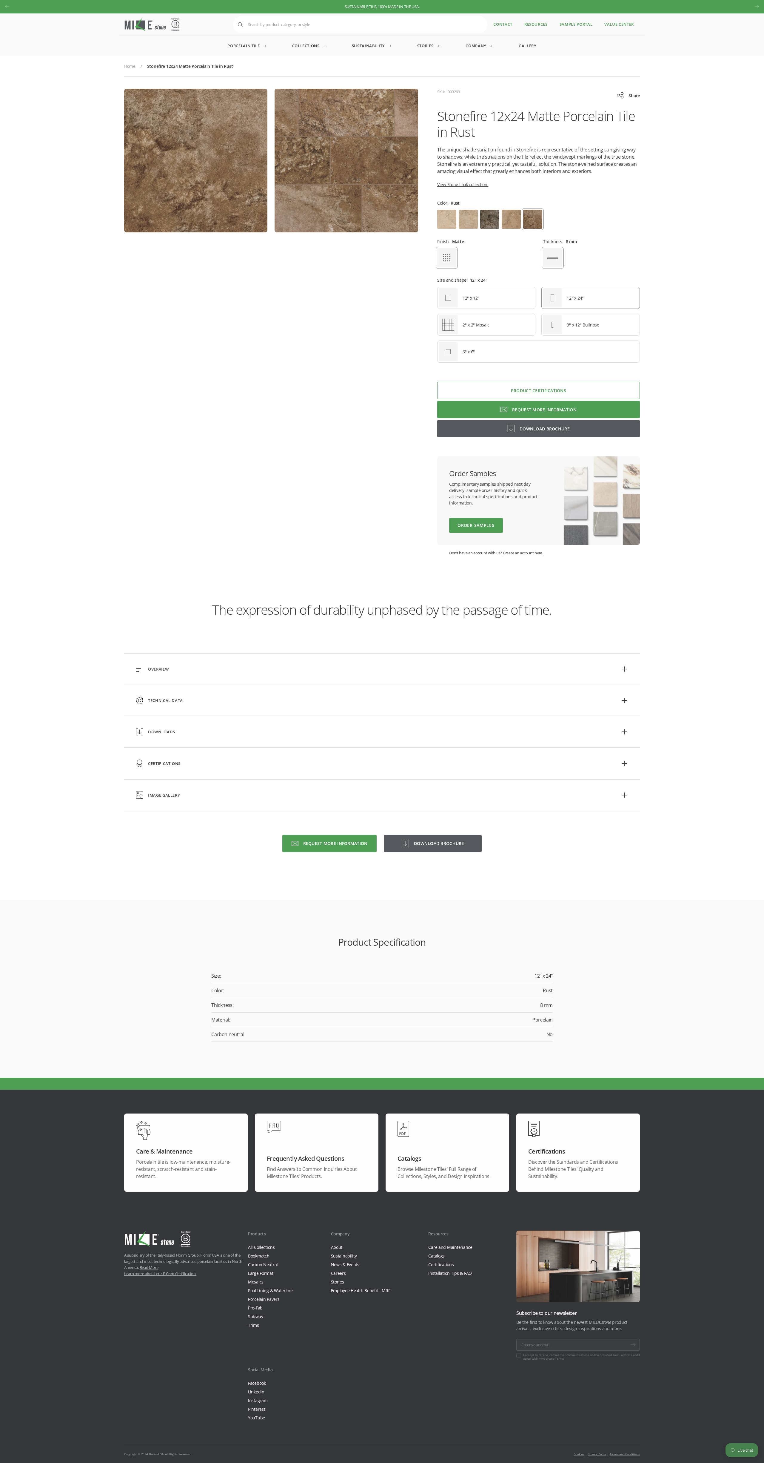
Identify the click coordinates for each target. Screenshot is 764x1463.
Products (257, 1234)
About (337, 1247)
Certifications (441, 1264)
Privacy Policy (597, 1454)
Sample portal (576, 24)
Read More (149, 1267)
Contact (502, 24)
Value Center (619, 24)
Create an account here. (523, 553)
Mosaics (256, 1282)
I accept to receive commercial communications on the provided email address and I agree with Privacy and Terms (581, 1356)
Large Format (260, 1273)
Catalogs (436, 1256)
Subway (255, 1316)
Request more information (544, 409)
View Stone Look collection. (462, 184)
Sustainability (344, 1256)
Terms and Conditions (625, 1454)
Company (340, 1234)
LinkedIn (256, 1392)
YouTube (256, 1418)
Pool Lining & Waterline (270, 1290)
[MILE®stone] (152, 25)
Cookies (579, 1454)
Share (634, 95)
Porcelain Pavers (264, 1299)
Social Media (260, 1369)
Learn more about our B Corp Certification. (160, 1273)
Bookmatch (258, 1256)
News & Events (345, 1264)
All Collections (261, 1247)
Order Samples (476, 525)
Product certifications (538, 390)
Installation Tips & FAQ (450, 1273)
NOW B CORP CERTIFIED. (382, 6)
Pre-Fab (255, 1308)
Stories (337, 1282)
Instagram (257, 1400)
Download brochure (545, 429)
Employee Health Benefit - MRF (360, 1290)
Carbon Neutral (263, 1264)
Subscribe (633, 1345)
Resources (536, 24)
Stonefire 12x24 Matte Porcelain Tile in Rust (190, 66)
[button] (7, 6)
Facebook (257, 1383)
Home (129, 66)
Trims (253, 1325)
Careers (338, 1273)
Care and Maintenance (450, 1247)
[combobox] (360, 24)
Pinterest (256, 1409)
